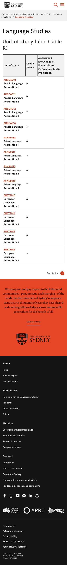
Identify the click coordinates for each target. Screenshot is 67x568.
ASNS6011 (9, 151)
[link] (33, 370)
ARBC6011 (9, 94)
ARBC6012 (10, 108)
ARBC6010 (10, 79)
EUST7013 (9, 249)
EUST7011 (9, 213)
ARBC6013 (10, 123)
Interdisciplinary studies (15, 14)
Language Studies (24, 17)
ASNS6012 (9, 166)
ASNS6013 (9, 180)
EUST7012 (9, 231)
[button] (56, 5)
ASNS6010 (10, 137)
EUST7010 (9, 195)
